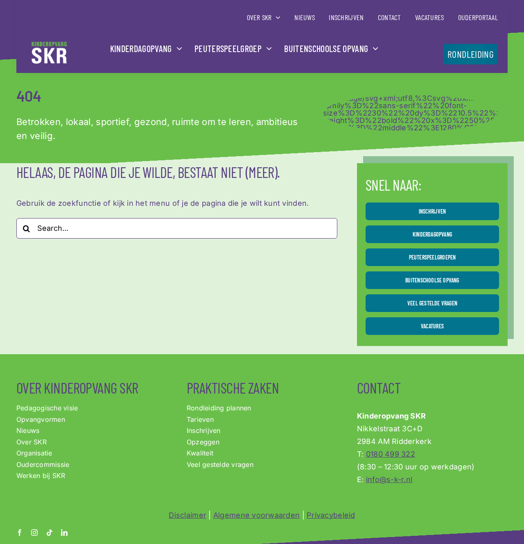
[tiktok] (49, 532)
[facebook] (19, 532)
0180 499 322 (390, 454)
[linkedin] (64, 532)
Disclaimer (187, 515)
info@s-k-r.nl (389, 479)
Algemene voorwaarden (256, 515)
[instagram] (34, 532)
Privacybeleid (331, 515)
